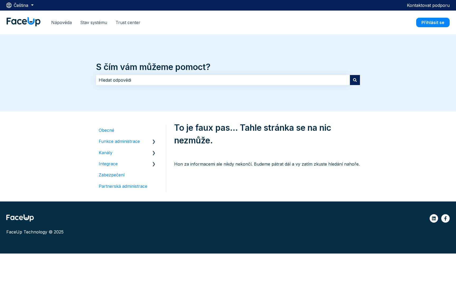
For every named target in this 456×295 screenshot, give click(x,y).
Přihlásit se (432, 22)
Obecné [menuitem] (106, 130)
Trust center (128, 22)
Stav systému (93, 22)
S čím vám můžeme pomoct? (153, 67)
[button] (154, 141)
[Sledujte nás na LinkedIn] (434, 218)
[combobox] (223, 80)
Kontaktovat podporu (428, 5)
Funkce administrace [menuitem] (119, 141)
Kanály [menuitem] (105, 152)
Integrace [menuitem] (108, 163)
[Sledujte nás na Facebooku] (445, 218)
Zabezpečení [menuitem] (112, 174)
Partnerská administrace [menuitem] (123, 186)
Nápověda (61, 22)
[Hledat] (355, 80)
